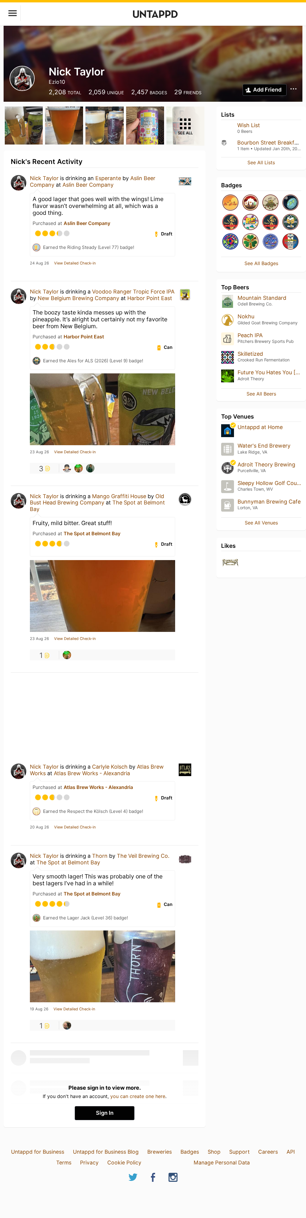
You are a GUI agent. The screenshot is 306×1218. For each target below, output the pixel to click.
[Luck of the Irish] (250, 242)
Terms (63, 1162)
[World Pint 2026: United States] (230, 242)
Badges (189, 1152)
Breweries (159, 1152)
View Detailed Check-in (75, 263)
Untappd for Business (37, 1152)
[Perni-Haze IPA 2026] (270, 242)
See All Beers (261, 394)
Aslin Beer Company (88, 185)
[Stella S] (90, 468)
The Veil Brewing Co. (143, 856)
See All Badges (261, 263)
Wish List (248, 125)
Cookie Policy (124, 1162)
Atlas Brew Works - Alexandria (92, 773)
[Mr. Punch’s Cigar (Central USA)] (230, 222)
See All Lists (261, 162)
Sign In (105, 1113)
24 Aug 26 (39, 263)
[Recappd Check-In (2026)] (250, 222)
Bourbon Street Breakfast (269, 142)
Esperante (108, 178)
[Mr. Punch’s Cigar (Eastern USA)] (270, 222)
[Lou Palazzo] (78, 468)
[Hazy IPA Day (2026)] (230, 203)
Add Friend (267, 89)
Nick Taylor (44, 178)
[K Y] (67, 468)
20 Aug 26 (39, 827)
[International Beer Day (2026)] (290, 203)
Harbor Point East (149, 298)
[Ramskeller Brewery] (230, 563)
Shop (214, 1152)
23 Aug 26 (39, 452)
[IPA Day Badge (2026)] (270, 203)
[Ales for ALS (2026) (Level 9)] (290, 222)
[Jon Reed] (67, 1025)
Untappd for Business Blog (106, 1152)
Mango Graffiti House (119, 496)
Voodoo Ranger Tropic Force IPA (133, 291)
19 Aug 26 (39, 1009)
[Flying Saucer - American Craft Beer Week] (290, 242)
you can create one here (137, 1096)
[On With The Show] (250, 203)
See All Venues (261, 523)
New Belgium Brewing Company (78, 298)
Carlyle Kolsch (110, 767)
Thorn (100, 856)
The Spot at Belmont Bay (92, 533)
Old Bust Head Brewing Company (97, 499)
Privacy (89, 1162)
